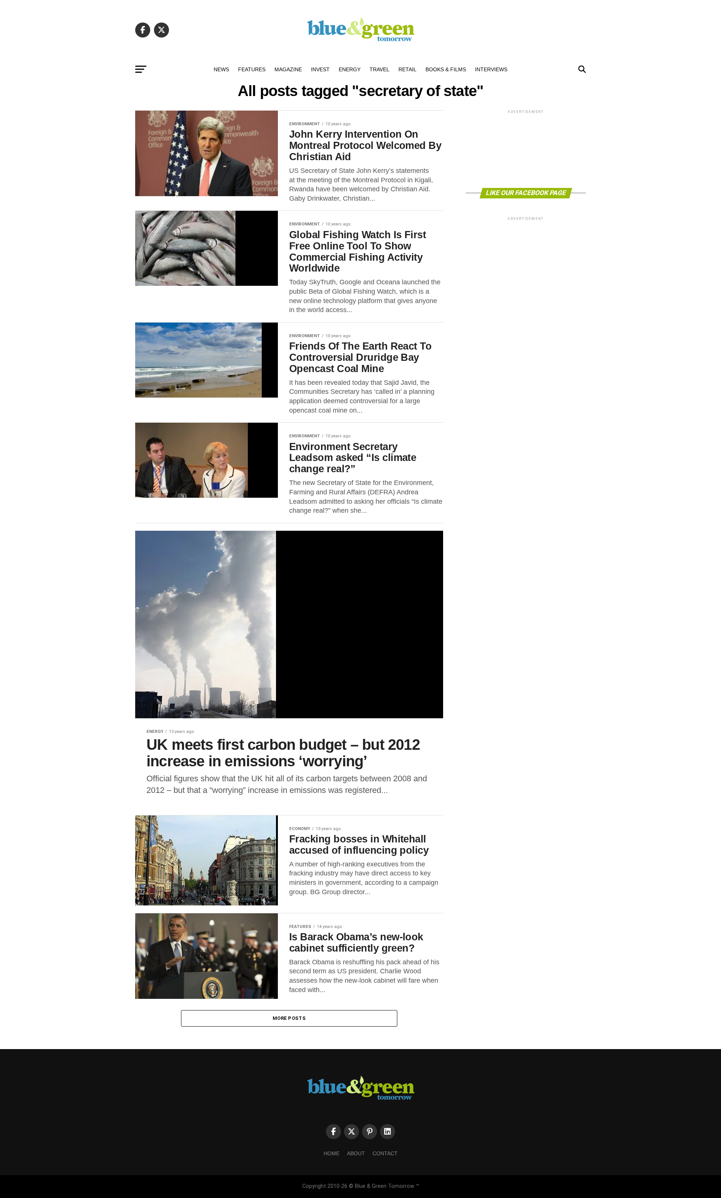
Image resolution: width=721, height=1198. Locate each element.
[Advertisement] (526, 148)
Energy (349, 69)
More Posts (289, 1018)
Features (251, 69)
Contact (385, 1153)
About (356, 1153)
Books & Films (445, 69)
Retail (407, 69)
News (221, 69)
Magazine (288, 69)
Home (331, 1153)
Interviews (491, 69)
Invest (320, 69)
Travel (379, 69)
